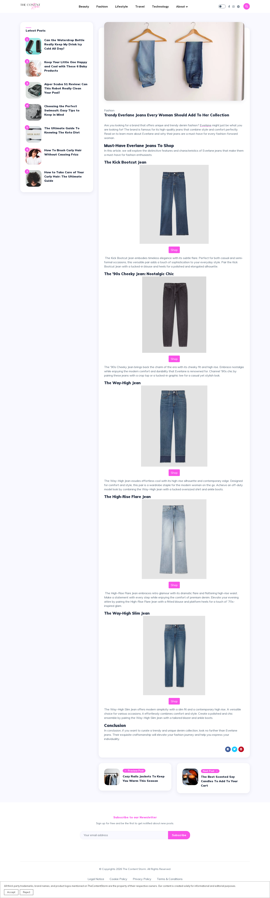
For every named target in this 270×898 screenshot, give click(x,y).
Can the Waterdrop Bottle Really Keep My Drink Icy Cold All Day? (64, 44)
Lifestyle (121, 6)
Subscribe (179, 835)
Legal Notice (96, 879)
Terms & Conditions (170, 879)
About (180, 6)
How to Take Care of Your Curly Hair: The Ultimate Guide (64, 176)
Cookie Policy (118, 879)
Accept (11, 892)
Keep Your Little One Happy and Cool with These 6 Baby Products (65, 66)
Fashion (102, 6)
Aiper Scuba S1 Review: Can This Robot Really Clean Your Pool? (65, 88)
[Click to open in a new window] (229, 6)
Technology (160, 6)
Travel (140, 6)
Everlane (205, 125)
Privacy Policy (142, 879)
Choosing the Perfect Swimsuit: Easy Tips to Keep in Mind (61, 110)
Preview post (136, 770)
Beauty (84, 6)
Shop (174, 250)
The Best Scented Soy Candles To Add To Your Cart (219, 781)
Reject (26, 892)
